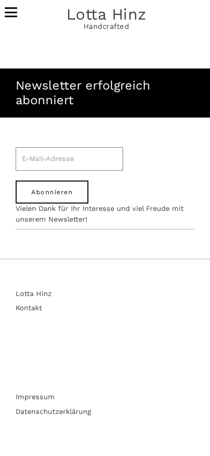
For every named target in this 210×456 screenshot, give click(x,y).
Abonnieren (52, 192)
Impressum (35, 397)
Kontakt (29, 308)
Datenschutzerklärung (53, 412)
